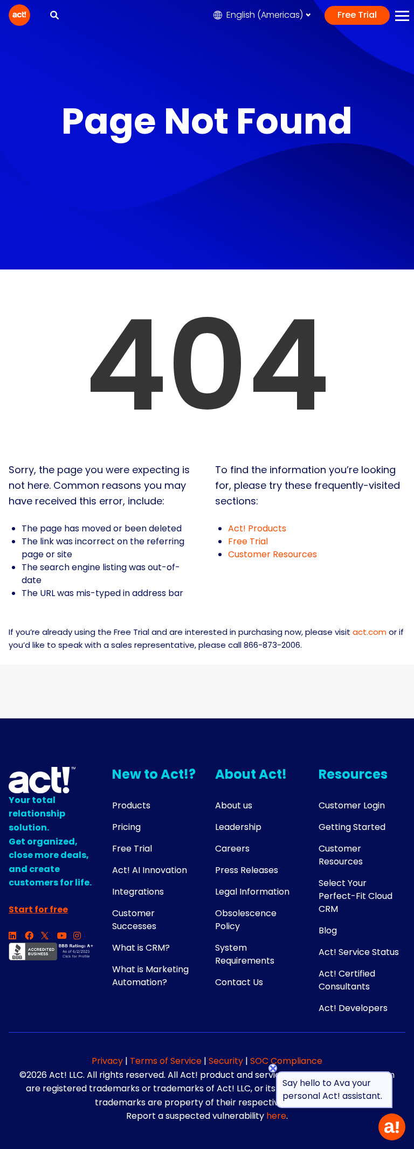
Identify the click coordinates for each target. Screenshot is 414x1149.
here (276, 1116)
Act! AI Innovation (149, 870)
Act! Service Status (359, 952)
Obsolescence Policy (246, 919)
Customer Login (352, 805)
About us (233, 805)
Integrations (138, 891)
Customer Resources (272, 554)
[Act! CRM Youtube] (65, 936)
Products (131, 805)
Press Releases (246, 870)
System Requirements (244, 954)
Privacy (108, 1061)
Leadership (238, 827)
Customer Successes (134, 919)
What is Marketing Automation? (150, 975)
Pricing (126, 827)
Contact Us (239, 982)
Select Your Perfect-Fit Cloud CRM (355, 896)
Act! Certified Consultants (347, 980)
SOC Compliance (286, 1061)
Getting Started (352, 827)
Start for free (38, 909)
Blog (328, 930)
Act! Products (257, 528)
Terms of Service (166, 1061)
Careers (232, 848)
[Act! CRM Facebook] (33, 936)
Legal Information (252, 891)
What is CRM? (141, 948)
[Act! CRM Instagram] (81, 936)
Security (226, 1061)
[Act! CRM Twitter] (49, 936)
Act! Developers (353, 1008)
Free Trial (357, 15)
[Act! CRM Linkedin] (17, 936)
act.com (370, 632)
